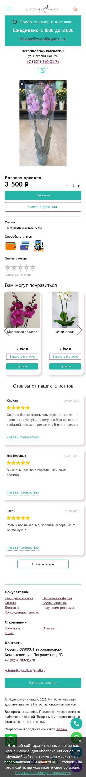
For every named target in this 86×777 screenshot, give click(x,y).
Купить (22, 366)
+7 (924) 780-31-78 (43, 62)
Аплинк (61, 729)
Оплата (10, 603)
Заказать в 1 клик (22, 357)
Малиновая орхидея (22, 332)
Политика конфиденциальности (43, 773)
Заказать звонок (43, 683)
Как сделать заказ (19, 598)
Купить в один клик (43, 207)
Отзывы (49, 628)
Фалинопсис (65, 332)
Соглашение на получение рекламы (58, 605)
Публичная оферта (57, 598)
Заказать (43, 195)
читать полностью (23, 437)
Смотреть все (43, 564)
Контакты (12, 628)
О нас (9, 633)
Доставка (12, 607)
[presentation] (6, 330)
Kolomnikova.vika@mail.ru (43, 39)
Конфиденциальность (22, 612)
